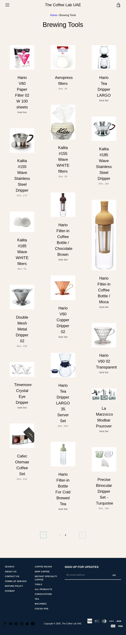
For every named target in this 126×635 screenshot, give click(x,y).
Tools (38, 584)
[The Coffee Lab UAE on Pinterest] (16, 623)
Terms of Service (16, 581)
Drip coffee (42, 572)
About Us (11, 572)
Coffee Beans (43, 567)
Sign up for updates (82, 567)
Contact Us (12, 576)
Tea (37, 599)
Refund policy (14, 586)
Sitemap (10, 591)
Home (53, 15)
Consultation (43, 594)
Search (9, 567)
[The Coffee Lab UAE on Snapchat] (27, 623)
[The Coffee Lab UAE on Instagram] (21, 623)
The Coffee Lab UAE (63, 5)
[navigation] (7, 5)
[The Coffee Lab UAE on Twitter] (10, 623)
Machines (41, 604)
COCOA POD (41, 609)
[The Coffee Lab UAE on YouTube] (32, 623)
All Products (43, 589)
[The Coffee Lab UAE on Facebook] (5, 623)
